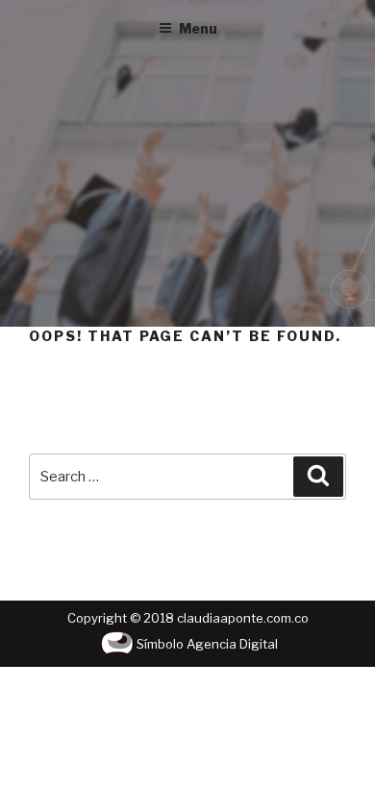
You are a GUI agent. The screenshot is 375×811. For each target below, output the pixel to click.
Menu (198, 28)
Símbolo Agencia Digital (207, 643)
